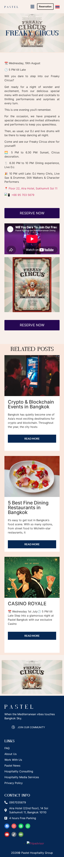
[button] (32, 6)
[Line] (20, 826)
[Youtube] (6, 834)
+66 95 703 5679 (22, 195)
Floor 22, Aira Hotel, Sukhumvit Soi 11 (33, 188)
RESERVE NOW (32, 213)
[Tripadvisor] (20, 834)
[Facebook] (6, 826)
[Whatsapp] (27, 826)
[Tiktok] (13, 834)
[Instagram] (13, 826)
